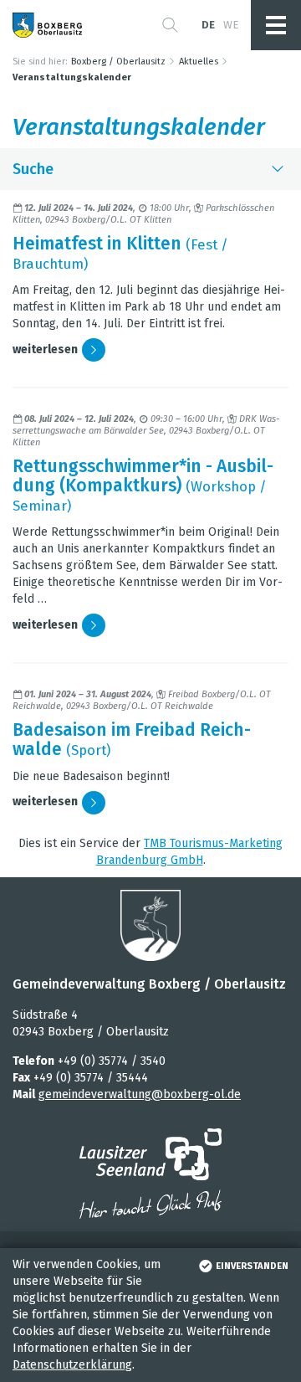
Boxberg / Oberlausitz (118, 61)
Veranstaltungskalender (72, 77)
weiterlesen (45, 349)
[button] (170, 25)
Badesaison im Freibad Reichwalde (132, 739)
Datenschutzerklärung (72, 1365)
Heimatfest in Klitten (97, 243)
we (230, 24)
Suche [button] (33, 169)
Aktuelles (198, 61)
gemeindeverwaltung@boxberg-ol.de (139, 1094)
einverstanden (252, 1266)
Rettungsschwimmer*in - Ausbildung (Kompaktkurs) (143, 475)
